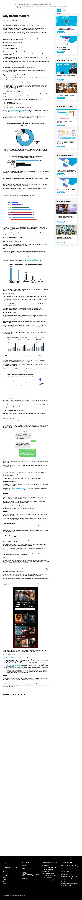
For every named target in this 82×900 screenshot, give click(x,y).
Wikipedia (5, 48)
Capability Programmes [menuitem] (27, 868)
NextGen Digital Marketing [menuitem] (48, 879)
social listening (24, 519)
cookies (23, 1)
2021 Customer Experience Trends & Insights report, (16, 110)
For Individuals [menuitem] (25, 871)
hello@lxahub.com (7, 868)
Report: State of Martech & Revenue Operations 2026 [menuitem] (69, 870)
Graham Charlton (7, 20)
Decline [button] (64, 10)
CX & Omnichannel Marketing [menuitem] (48, 873)
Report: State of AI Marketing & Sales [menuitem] (69, 876)
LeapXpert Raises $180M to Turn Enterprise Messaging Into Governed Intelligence (65, 239)
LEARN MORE (61, 97)
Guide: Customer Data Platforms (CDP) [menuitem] (70, 883)
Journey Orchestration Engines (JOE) (19, 488)
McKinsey (9, 331)
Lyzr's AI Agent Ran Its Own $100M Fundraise (16, 835)
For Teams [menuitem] (24, 865)
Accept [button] (59, 10)
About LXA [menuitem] (5, 875)
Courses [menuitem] (24, 872)
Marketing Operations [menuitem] (47, 877)
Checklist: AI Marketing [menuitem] (66, 878)
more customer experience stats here (25, 113)
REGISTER (60, 79)
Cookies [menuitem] (4, 883)
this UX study (36, 194)
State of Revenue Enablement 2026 (66, 189)
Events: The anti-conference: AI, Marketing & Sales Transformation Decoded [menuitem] (31, 875)
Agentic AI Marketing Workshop (65, 95)
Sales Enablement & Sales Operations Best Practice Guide (65, 29)
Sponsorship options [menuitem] (26, 880)
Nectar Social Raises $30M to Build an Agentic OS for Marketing (21, 815)
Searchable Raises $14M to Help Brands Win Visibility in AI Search (21, 785)
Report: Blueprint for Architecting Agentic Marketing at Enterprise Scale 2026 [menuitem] (69, 867)
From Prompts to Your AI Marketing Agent (15, 753)
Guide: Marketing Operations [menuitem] (67, 881)
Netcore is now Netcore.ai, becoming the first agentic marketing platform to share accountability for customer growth (24, 742)
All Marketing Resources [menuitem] (66, 885)
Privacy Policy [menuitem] (6, 885)
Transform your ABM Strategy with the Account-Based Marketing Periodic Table (66, 142)
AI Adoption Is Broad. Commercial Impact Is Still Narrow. (19, 845)
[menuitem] (45, 866)
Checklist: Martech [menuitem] (65, 880)
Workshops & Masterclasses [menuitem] (28, 867)
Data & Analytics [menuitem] (45, 871)
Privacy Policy (48, 4)
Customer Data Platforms (12, 657)
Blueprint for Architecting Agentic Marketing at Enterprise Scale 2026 (66, 171)
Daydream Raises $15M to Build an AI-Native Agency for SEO (20, 774)
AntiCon (5, 871)
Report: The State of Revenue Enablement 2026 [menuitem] (68, 873)
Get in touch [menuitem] (5, 879)
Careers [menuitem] (4, 877)
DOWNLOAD (61, 125)
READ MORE (61, 32)
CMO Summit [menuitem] (25, 873)
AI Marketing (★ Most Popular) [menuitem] (49, 867)
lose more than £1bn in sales (33, 404)
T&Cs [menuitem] (4, 881)
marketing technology (31, 260)
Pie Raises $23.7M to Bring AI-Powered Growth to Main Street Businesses (65, 218)
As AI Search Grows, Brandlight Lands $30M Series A (18, 825)
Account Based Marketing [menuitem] (47, 869)
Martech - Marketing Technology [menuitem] (49, 875)
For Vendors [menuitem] (25, 878)
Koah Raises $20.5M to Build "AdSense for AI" (16, 795)
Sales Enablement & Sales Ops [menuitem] (49, 881)
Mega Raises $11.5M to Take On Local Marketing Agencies (20, 805)
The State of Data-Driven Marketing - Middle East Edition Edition (66, 48)
